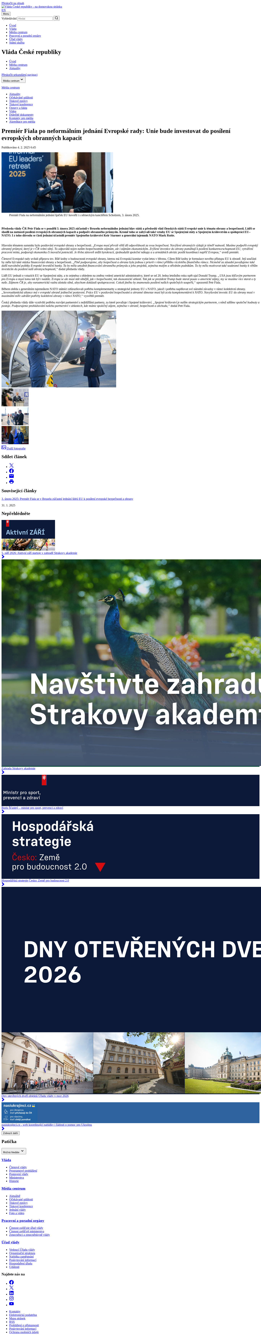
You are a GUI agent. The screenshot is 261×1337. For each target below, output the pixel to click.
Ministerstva (16, 1177)
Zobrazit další (10, 1133)
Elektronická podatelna (23, 1315)
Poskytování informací (22, 1260)
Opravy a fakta (18, 107)
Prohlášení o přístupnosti (24, 1325)
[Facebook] (11, 1283)
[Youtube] (11, 1305)
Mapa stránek (17, 1318)
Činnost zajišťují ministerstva (26, 1231)
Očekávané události (21, 1199)
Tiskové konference (21, 104)
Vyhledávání (9, 18)
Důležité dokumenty (21, 114)
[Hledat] (56, 18)
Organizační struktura (22, 1253)
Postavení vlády (18, 1174)
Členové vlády (18, 1167)
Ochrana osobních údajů (24, 1332)
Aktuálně (14, 1196)
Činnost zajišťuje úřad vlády (26, 1227)
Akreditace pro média (22, 121)
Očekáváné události (21, 97)
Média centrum (18, 32)
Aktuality (14, 94)
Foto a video (16, 1213)
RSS (12, 1321)
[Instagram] (11, 1299)
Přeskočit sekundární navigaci (19, 74)
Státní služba (16, 42)
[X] (11, 1289)
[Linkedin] (11, 1294)
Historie (14, 1181)
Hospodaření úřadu (20, 1263)
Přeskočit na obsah (13, 3)
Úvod (12, 25)
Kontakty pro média (21, 118)
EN (4, 10)
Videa (12, 111)
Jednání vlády (17, 1209)
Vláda (12, 28)
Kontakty (14, 1311)
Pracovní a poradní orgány (25, 35)
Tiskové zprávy (18, 101)
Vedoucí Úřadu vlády (22, 1249)
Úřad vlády (16, 39)
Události (14, 1267)
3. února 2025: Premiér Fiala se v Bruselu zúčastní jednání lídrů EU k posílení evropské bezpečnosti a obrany (67, 498)
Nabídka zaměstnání (21, 1256)
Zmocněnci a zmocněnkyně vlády (29, 1234)
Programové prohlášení (23, 1170)
